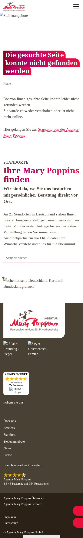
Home (7, 83)
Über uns (9, 421)
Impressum (10, 517)
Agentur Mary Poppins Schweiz (22, 504)
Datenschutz (10, 523)
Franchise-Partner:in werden (22, 465)
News (7, 448)
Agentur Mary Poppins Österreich (23, 498)
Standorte (9, 434)
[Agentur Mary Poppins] (14, 6)
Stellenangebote (14, 441)
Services (9, 428)
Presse (7, 455)
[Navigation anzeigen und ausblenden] (76, 6)
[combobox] (41, 258)
